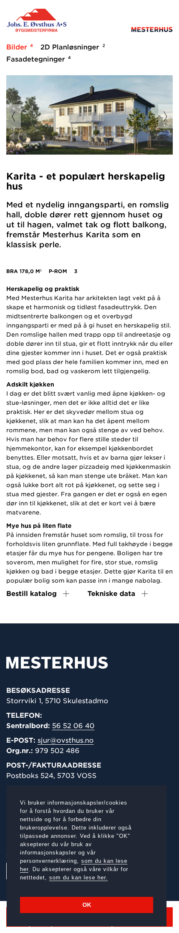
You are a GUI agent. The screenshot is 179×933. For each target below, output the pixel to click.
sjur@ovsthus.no (65, 740)
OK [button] (86, 904)
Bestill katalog (31, 594)
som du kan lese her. (78, 877)
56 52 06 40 (73, 726)
